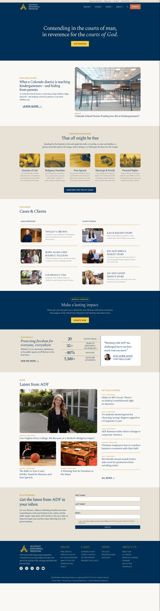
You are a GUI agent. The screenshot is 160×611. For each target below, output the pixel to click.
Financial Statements (80, 580)
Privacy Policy (56, 580)
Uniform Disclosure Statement (98, 580)
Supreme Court (88, 551)
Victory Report (88, 557)
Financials (127, 566)
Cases (98, 7)
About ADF (126, 551)
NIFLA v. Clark (125, 359)
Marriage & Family (105, 170)
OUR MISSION (80, 44)
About (119, 7)
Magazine (106, 557)
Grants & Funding (130, 557)
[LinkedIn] (37, 568)
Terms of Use (66, 580)
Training (126, 560)
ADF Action (127, 563)
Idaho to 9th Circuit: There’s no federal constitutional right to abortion (118, 400)
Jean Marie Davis (123, 355)
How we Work (30, 361)
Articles (106, 551)
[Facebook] (21, 568)
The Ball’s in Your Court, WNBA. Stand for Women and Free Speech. (36, 474)
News (108, 7)
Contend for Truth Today (80, 190)
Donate (135, 7)
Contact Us (136, 1)
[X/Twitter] (32, 568)
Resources (107, 1)
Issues (87, 7)
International (125, 1)
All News (108, 478)
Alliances (126, 554)
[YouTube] (43, 568)
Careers (116, 1)
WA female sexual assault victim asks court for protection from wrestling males (119, 462)
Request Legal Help (95, 1)
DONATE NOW (80, 320)
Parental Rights (130, 170)
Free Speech (80, 170)
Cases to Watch (88, 554)
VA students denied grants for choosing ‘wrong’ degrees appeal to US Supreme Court (121, 417)
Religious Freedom (55, 170)
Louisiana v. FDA (55, 274)
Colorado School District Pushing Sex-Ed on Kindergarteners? (107, 116)
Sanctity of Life (30, 170)
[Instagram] (26, 568)
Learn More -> (32, 106)
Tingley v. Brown (56, 231)
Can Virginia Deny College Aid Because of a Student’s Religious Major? (57, 438)
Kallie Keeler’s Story (119, 232)
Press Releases (108, 554)
